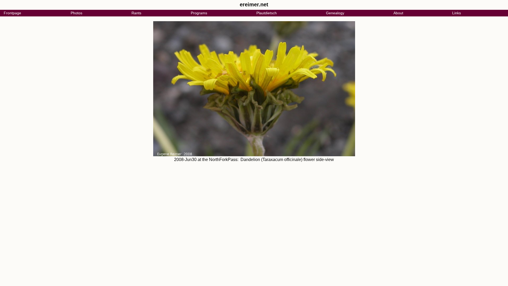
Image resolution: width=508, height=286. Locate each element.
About (398, 13)
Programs (199, 13)
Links (456, 13)
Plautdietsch (266, 13)
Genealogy (335, 13)
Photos (76, 13)
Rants (136, 13)
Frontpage (12, 13)
